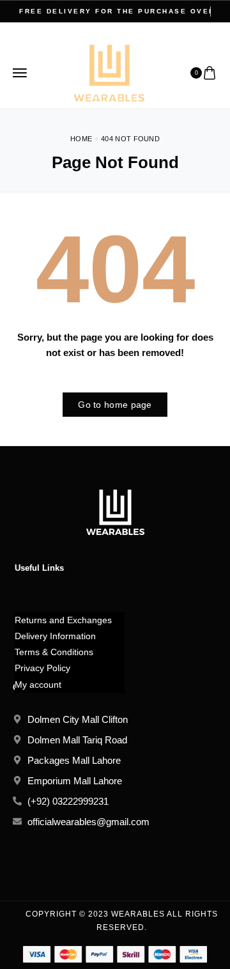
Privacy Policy (42, 668)
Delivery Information (55, 636)
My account (38, 684)
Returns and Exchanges (63, 620)
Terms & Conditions (54, 652)
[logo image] (109, 71)
